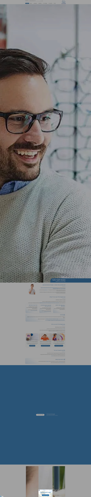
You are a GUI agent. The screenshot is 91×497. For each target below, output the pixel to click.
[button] (39, 490)
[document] (45, 248)
